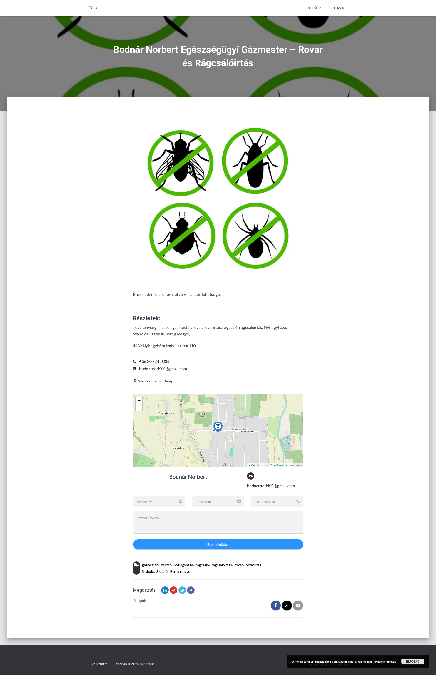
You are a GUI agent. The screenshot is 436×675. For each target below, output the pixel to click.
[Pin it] (173, 590)
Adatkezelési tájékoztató (134, 664)
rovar (239, 565)
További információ (384, 661)
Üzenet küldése (218, 544)
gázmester (150, 565)
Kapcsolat (100, 664)
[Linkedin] (165, 590)
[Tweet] (182, 590)
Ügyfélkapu (336, 8)
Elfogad (412, 661)
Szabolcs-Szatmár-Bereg (155, 381)
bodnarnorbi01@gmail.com (163, 368)
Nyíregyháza (183, 565)
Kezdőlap (314, 8)
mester (166, 565)
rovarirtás (253, 565)
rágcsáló (202, 565)
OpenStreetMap (279, 465)
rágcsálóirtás (222, 565)
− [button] (139, 407)
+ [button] (139, 400)
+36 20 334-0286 (154, 361)
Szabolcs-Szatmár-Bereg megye (166, 571)
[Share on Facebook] (191, 590)
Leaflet (251, 465)
